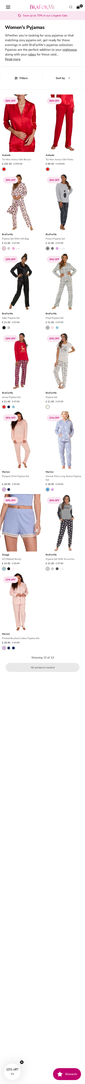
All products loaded (43, 667)
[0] (78, 7)
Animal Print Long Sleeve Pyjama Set (63, 478)
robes (32, 54)
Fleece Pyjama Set (55, 238)
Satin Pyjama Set (11, 318)
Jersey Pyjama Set (11, 397)
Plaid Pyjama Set (54, 318)
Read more (13, 59)
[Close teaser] (22, 1062)
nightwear (69, 50)
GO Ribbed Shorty (11, 559)
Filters (24, 78)
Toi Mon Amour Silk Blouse (16, 159)
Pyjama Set (51, 397)
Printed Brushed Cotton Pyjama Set (20, 638)
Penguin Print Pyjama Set (15, 476)
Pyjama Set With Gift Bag (15, 238)
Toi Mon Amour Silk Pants (59, 159)
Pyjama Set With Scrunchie (60, 559)
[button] (12, 1071)
